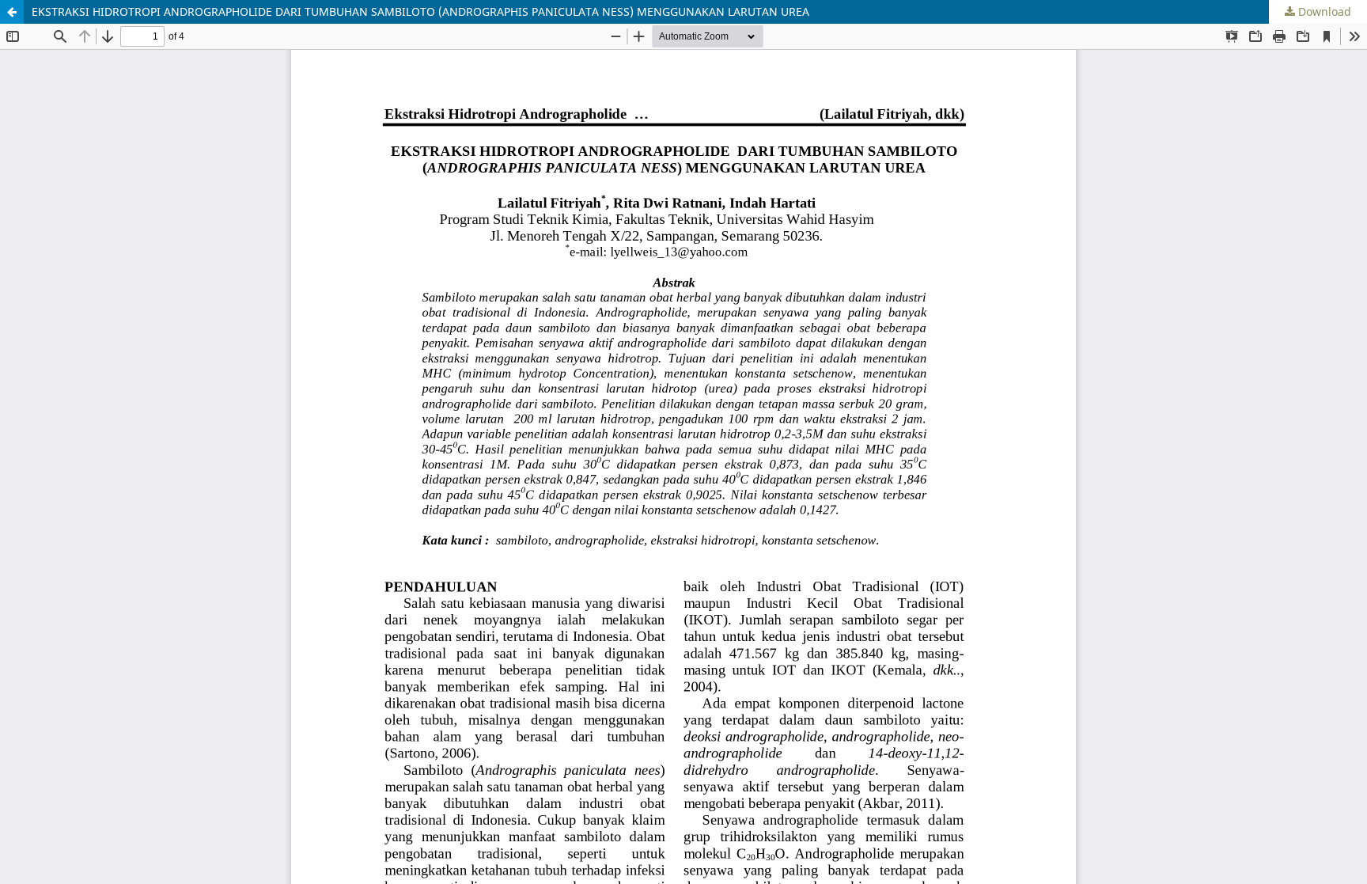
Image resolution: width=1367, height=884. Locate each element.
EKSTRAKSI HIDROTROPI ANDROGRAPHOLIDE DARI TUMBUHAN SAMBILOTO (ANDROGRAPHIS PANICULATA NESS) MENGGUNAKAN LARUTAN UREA (420, 11)
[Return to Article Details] (12, 12)
